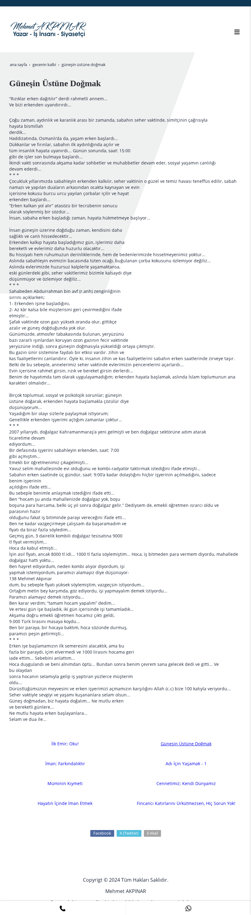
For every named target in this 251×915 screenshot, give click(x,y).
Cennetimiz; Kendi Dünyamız (186, 783)
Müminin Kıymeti (65, 783)
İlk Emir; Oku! (65, 744)
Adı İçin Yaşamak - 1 (186, 763)
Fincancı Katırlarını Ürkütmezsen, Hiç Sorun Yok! (186, 803)
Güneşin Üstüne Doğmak (186, 744)
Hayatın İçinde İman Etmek (65, 803)
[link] (63, 907)
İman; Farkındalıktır (65, 763)
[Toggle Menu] (237, 31)
